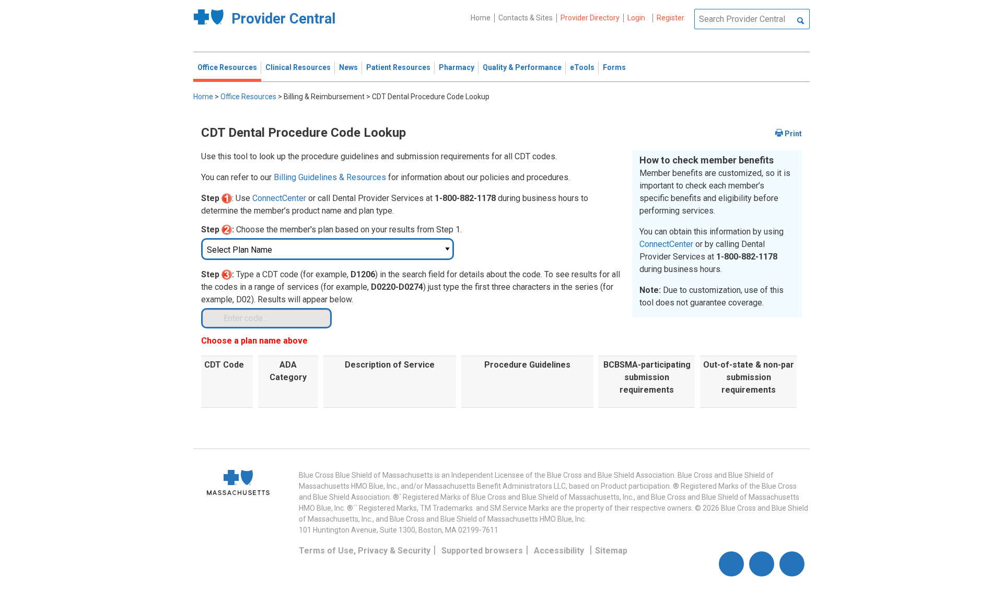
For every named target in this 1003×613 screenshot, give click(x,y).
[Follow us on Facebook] (731, 564)
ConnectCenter (666, 244)
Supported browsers (482, 551)
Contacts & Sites (525, 18)
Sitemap (611, 551)
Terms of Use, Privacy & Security (364, 551)
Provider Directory (590, 18)
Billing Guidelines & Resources (330, 177)
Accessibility (559, 551)
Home (481, 18)
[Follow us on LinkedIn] (791, 564)
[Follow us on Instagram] (761, 564)
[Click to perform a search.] (800, 21)
